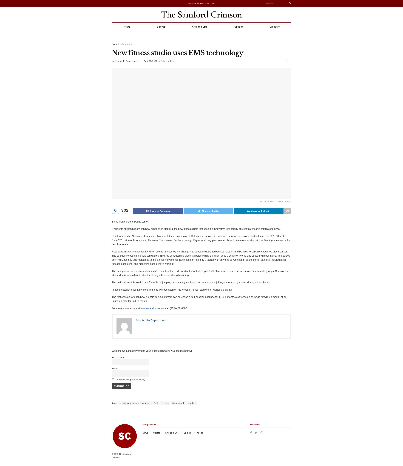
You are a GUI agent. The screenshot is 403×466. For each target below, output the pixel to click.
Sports (161, 26)
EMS (156, 403)
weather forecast (289, 14)
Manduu (191, 403)
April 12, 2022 (150, 61)
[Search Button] (289, 3)
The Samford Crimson (201, 14)
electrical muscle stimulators (135, 403)
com (159, 308)
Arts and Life (199, 26)
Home (114, 44)
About (274, 26)
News (127, 26)
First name (118, 357)
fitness (165, 403)
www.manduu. (149, 308)
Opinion (238, 26)
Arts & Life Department (126, 61)
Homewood (178, 403)
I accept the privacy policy (130, 379)
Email (115, 368)
